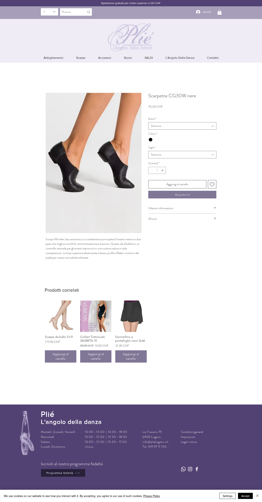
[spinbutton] (157, 164)
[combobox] (182, 120)
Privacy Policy (151, 496)
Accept (245, 496)
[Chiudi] (257, 496)
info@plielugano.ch (155, 436)
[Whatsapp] (183, 464)
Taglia (152, 142)
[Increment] (163, 164)
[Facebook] (197, 464)
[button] (219, 12)
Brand (152, 113)
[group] (131, 326)
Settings (227, 496)
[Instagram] (190, 464)
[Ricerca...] (88, 12)
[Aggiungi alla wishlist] (212, 178)
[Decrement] (151, 164)
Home (49, 76)
